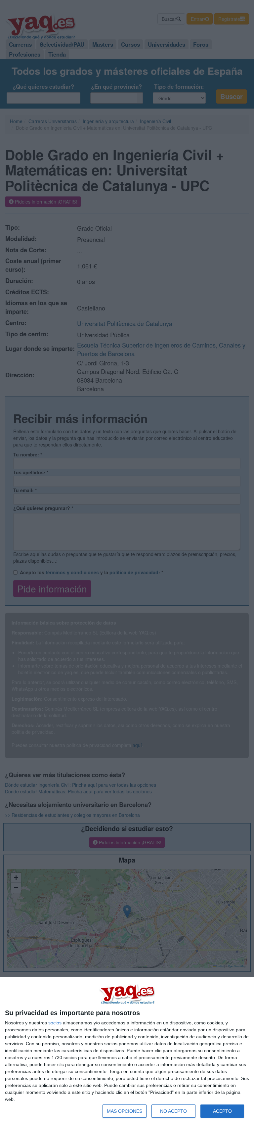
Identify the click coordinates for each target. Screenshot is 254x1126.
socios (55, 1022)
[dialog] (127, 1051)
